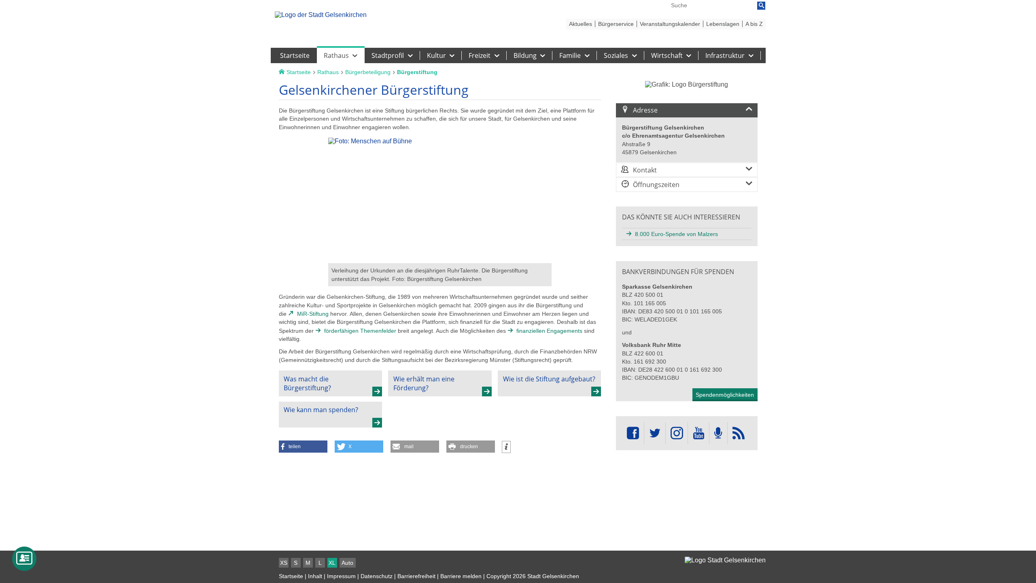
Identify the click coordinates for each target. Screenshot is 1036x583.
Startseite (291, 576)
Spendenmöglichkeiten (725, 395)
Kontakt (645, 170)
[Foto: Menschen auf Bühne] (440, 259)
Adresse (645, 110)
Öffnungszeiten (656, 184)
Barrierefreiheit (416, 576)
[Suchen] (761, 6)
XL (332, 563)
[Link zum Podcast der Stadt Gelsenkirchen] (718, 433)
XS (283, 563)
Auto (347, 563)
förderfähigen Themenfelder (360, 331)
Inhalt (315, 576)
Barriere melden (461, 576)
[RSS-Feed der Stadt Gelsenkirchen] (738, 433)
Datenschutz (377, 576)
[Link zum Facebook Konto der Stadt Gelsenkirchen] (633, 433)
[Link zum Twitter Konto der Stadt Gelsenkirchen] (654, 433)
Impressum (341, 576)
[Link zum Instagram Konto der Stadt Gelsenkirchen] (677, 433)
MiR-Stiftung (313, 314)
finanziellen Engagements (549, 331)
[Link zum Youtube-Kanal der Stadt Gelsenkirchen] (698, 433)
